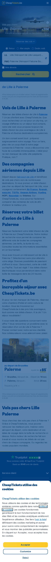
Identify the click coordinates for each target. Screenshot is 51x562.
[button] (25, 557)
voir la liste (40, 519)
